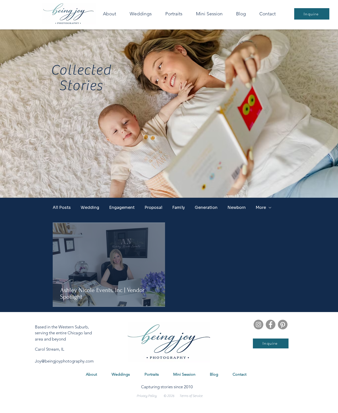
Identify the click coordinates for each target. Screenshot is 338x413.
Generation (206, 207)
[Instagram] (258, 324)
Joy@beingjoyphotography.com (64, 361)
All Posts (62, 207)
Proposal (153, 207)
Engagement (122, 207)
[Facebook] (270, 324)
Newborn (236, 207)
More (261, 207)
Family (178, 207)
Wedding (90, 207)
